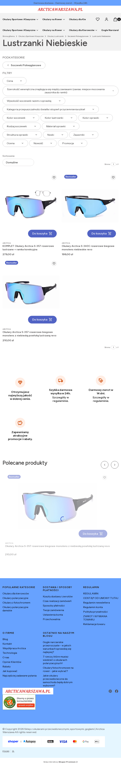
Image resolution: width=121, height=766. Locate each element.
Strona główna (9, 36)
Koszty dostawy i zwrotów (58, 596)
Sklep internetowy (59, 762)
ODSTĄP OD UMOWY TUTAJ (100, 598)
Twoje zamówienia (53, 610)
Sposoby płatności (54, 605)
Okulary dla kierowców (16, 593)
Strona (107, 164)
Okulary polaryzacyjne (15, 598)
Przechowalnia (51, 619)
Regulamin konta (93, 607)
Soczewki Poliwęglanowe (78, 36)
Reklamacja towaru (94, 624)
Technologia (10, 652)
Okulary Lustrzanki (55, 36)
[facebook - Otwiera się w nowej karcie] (116, 691)
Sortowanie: (9, 156)
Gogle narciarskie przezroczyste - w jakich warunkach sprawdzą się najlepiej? (57, 647)
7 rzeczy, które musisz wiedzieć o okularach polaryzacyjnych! (55, 660)
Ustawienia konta (53, 614)
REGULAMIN (90, 593)
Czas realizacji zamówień (57, 601)
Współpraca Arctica (14, 648)
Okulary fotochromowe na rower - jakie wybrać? (58, 669)
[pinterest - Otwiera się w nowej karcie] (110, 691)
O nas (6, 657)
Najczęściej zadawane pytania (20, 675)
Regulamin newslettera (96, 602)
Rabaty (7, 666)
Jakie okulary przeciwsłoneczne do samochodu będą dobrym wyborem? (57, 680)
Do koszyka (39, 233)
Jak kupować (10, 671)
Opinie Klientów (12, 661)
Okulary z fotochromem (16, 602)
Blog (5, 639)
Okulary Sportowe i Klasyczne (30, 36)
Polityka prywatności (95, 611)
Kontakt (7, 643)
